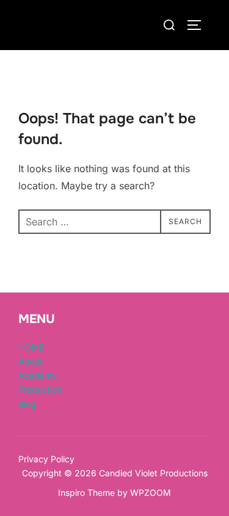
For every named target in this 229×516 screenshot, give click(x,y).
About (30, 361)
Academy (37, 375)
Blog (27, 404)
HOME (31, 347)
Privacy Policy (46, 459)
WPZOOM (150, 492)
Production (40, 389)
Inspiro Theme (86, 492)
